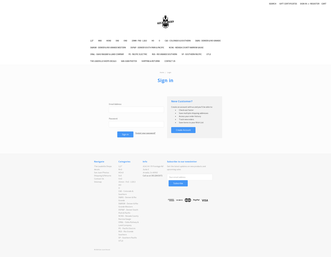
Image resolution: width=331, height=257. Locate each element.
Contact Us (169, 61)
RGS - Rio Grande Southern (164, 54)
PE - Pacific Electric (138, 54)
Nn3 (100, 40)
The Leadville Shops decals (103, 61)
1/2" (91, 40)
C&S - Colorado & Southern (178, 40)
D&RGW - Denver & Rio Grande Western (108, 47)
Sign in (303, 3)
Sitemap (98, 181)
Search (272, 3)
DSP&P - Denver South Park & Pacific (147, 47)
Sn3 (117, 40)
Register (314, 3)
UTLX (208, 54)
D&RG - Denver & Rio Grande (208, 40)
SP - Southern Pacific (192, 54)
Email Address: (115, 104)
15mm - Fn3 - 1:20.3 (139, 40)
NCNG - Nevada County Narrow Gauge (186, 47)
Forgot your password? (145, 133)
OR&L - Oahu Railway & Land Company (107, 54)
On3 (125, 40)
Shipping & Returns (151, 61)
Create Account (183, 130)
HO (153, 40)
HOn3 (108, 40)
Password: (113, 118)
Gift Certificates (288, 3)
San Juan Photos (129, 61)
